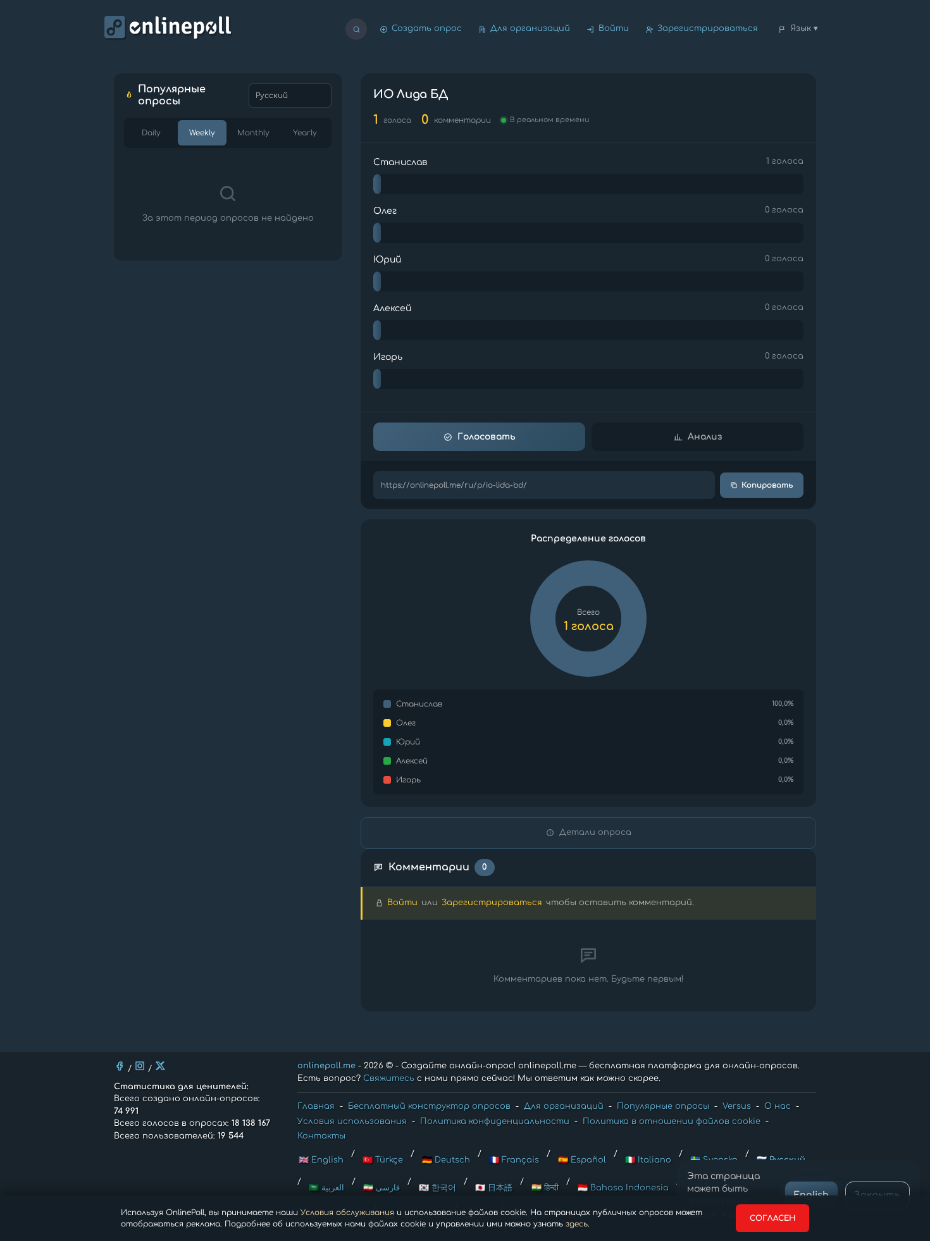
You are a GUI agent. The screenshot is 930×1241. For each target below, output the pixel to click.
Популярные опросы (663, 1106)
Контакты (321, 1136)
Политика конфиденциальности (494, 1121)
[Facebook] (119, 1065)
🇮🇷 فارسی (381, 1187)
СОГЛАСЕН (772, 1218)
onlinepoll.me (326, 1065)
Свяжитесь (388, 1078)
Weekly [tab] (202, 132)
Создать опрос (427, 28)
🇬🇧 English (321, 1160)
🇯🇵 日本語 (493, 1187)
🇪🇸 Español (582, 1160)
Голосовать (486, 436)
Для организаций (530, 28)
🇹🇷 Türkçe (383, 1160)
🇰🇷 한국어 (437, 1187)
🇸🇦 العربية (326, 1187)
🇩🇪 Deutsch (446, 1160)
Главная (316, 1106)
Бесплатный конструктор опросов (429, 1106)
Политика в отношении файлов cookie (671, 1121)
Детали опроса (595, 832)
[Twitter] (160, 1065)
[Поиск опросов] (356, 29)
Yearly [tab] (305, 132)
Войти (613, 28)
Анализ (705, 436)
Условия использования (352, 1121)
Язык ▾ (804, 28)
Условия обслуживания (347, 1212)
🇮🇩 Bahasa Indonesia (623, 1187)
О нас (777, 1106)
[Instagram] (140, 1065)
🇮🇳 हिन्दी (545, 1187)
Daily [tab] (151, 132)
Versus (736, 1106)
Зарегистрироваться (707, 28)
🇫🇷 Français (514, 1160)
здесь (577, 1223)
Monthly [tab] (253, 132)
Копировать (767, 485)
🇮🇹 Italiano (648, 1160)
